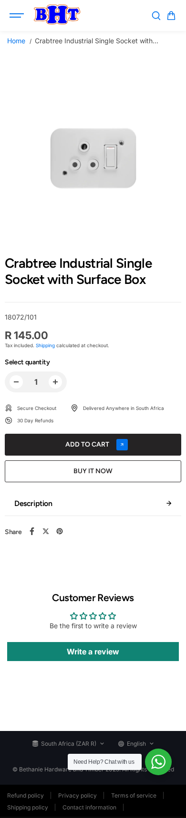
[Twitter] (46, 531)
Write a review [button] (93, 651)
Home (16, 41)
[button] (171, 15)
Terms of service (133, 795)
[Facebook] (32, 531)
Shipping (45, 345)
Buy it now (93, 471)
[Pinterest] (59, 531)
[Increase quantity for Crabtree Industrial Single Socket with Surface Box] (55, 382)
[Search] (156, 15)
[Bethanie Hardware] (57, 16)
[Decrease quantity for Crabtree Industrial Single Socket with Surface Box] (16, 382)
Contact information (89, 807)
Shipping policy (27, 807)
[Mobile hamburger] (17, 15)
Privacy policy (77, 795)
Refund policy (25, 795)
